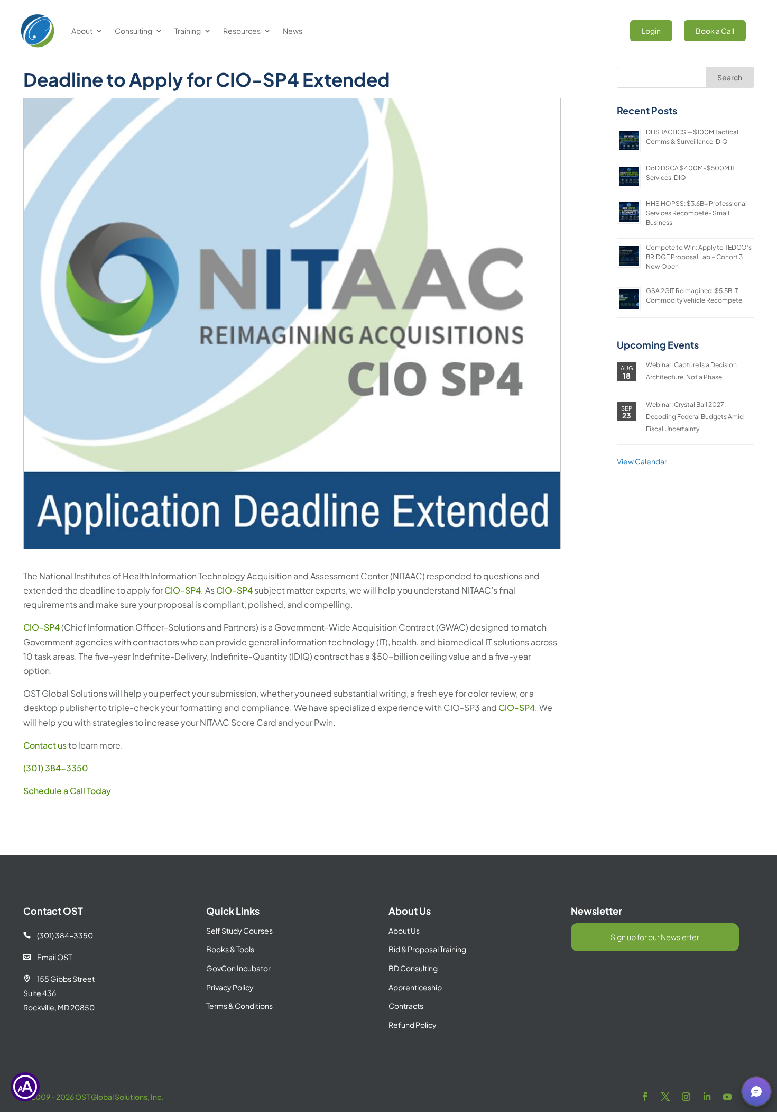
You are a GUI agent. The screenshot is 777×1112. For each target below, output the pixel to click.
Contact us (45, 745)
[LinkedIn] (706, 1097)
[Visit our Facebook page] (645, 1097)
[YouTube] (727, 1097)
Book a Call (715, 30)
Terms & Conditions (239, 1005)
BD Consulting (413, 968)
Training (187, 30)
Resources (242, 30)
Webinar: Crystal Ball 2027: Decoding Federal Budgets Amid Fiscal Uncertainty (695, 416)
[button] (756, 1091)
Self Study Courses (239, 930)
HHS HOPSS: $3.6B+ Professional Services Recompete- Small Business (696, 212)
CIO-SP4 (182, 590)
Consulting (133, 30)
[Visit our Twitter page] (665, 1097)
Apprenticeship (415, 987)
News (292, 30)
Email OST (47, 957)
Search (729, 77)
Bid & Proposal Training (427, 949)
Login (651, 30)
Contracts (405, 1005)
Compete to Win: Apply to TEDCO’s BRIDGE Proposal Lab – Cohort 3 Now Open (699, 256)
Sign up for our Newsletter (654, 937)
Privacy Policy (230, 987)
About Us (404, 930)
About (81, 30)
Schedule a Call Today (67, 790)
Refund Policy (412, 1024)
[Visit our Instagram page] (686, 1097)
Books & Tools (230, 949)
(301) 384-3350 (55, 767)
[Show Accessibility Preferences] (25, 1086)
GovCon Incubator (238, 968)
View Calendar (642, 461)
